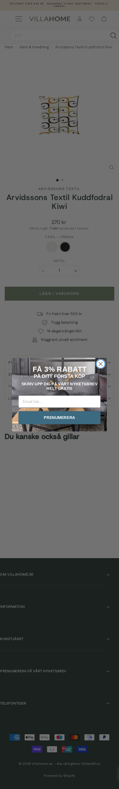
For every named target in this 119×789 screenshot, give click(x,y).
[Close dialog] (100, 363)
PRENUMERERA (59, 417)
